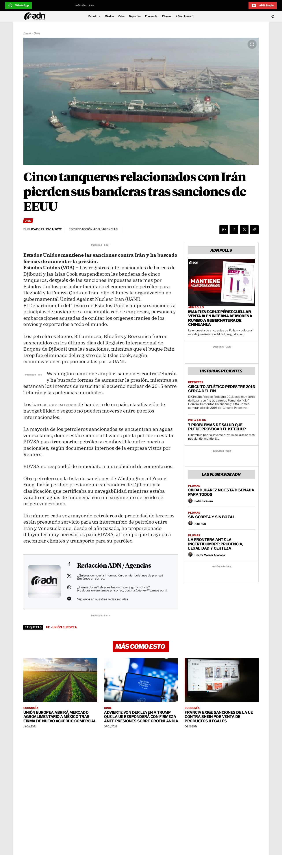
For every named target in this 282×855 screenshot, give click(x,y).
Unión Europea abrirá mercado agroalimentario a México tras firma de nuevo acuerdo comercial (59, 716)
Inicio (27, 33)
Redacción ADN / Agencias (114, 566)
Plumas (194, 485)
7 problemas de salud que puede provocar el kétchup (217, 427)
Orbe (37, 33)
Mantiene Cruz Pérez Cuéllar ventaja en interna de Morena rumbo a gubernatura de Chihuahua (220, 318)
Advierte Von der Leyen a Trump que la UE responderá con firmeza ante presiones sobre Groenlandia (141, 716)
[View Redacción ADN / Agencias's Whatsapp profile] (69, 587)
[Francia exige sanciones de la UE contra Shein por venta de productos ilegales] (222, 680)
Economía (30, 708)
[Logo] (36, 16)
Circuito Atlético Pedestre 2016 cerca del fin (221, 389)
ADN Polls (196, 307)
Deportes (195, 382)
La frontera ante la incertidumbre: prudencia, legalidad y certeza (215, 543)
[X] (244, 229)
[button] (247, 16)
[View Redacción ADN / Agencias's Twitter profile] (69, 576)
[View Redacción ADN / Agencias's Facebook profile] (69, 564)
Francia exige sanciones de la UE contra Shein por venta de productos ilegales (219, 716)
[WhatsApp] (223, 229)
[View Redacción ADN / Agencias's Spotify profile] (69, 598)
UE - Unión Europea (61, 627)
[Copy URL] (254, 229)
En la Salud (197, 420)
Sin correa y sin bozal (211, 517)
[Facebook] (234, 229)
